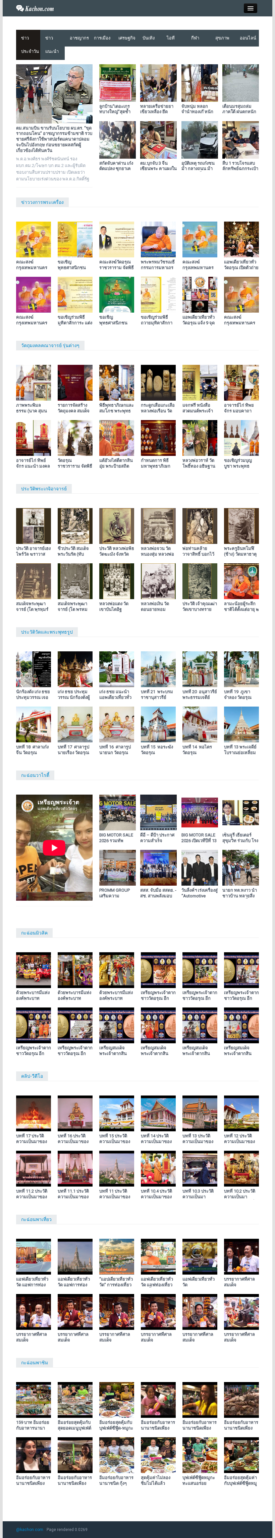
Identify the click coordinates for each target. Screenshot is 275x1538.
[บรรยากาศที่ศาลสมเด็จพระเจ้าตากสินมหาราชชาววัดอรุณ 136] (158, 1312)
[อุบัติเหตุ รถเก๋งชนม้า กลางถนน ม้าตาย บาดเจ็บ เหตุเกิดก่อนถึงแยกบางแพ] (199, 140)
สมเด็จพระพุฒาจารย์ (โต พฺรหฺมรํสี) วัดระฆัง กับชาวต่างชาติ (33, 612)
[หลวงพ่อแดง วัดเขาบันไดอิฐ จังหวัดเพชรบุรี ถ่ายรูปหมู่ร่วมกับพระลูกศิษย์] (116, 581)
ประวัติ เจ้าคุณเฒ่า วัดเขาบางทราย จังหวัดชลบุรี (199, 609)
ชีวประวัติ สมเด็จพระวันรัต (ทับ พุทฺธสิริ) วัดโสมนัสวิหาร (73, 557)
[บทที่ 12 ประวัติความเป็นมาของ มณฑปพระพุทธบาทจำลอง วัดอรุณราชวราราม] (241, 1113)
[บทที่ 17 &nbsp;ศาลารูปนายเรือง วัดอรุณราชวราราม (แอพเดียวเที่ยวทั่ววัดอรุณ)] (75, 724)
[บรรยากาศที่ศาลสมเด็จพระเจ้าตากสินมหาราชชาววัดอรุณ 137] (116, 1312)
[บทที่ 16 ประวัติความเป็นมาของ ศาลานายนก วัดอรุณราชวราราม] (75, 1113)
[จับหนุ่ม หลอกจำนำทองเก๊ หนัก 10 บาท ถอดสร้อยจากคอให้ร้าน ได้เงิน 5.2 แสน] (199, 83)
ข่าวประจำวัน (30, 44)
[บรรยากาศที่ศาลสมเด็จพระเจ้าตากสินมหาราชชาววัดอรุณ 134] (241, 1312)
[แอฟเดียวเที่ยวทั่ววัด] (199, 1257)
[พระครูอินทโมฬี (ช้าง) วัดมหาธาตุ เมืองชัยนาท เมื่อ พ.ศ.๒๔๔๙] (241, 526)
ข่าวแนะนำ (52, 44)
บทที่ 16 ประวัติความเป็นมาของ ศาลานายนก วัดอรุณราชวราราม (73, 1144)
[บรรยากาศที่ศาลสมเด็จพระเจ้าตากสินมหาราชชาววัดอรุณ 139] (33, 1312)
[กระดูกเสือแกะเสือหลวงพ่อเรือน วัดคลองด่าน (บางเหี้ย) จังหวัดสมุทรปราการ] (158, 383)
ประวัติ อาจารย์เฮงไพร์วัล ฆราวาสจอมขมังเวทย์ (33, 554)
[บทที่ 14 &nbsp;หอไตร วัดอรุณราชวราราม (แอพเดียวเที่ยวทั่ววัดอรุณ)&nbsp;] (199, 724)
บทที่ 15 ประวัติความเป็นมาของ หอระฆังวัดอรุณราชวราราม (114, 1144)
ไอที (171, 38)
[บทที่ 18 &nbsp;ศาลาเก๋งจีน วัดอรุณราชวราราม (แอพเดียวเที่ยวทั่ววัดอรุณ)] (33, 724)
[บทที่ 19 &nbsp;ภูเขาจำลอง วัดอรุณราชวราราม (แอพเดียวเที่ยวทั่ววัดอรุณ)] (241, 669)
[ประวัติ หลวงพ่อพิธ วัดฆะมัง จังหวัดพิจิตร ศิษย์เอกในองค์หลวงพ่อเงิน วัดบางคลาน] (116, 526)
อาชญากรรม (79, 38)
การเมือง (102, 38)
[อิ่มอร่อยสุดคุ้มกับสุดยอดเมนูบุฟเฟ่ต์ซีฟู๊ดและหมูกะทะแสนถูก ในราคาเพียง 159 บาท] (75, 1400)
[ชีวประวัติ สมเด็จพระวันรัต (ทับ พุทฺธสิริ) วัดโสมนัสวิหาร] (75, 526)
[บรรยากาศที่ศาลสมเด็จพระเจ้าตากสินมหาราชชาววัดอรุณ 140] (241, 1257)
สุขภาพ (222, 38)
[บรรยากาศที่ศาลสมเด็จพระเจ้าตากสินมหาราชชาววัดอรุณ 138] (75, 1312)
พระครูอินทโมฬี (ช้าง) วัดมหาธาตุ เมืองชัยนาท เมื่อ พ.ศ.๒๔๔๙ (240, 557)
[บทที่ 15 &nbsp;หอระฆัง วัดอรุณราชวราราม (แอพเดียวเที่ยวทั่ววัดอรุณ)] (158, 724)
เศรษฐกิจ (126, 38)
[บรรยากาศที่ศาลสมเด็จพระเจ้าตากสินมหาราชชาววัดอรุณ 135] (199, 1312)
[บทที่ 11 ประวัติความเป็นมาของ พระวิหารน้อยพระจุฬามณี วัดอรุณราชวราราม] (116, 1169)
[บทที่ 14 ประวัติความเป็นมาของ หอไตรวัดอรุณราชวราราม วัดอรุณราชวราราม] (158, 1113)
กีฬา (195, 38)
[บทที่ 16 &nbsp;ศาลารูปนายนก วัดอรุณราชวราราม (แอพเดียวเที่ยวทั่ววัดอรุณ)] (116, 724)
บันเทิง (149, 38)
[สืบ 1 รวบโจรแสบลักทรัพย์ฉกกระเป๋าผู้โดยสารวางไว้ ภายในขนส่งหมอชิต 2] (240, 140)
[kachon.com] (35, 7)
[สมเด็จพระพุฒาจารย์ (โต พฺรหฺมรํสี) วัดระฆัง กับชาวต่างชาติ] (33, 581)
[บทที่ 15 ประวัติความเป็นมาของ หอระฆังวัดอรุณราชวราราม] (116, 1113)
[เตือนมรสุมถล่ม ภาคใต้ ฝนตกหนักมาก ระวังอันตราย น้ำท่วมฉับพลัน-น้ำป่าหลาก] (240, 83)
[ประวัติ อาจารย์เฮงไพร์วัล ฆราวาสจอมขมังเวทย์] (33, 526)
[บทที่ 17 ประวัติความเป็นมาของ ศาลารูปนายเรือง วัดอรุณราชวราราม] (33, 1113)
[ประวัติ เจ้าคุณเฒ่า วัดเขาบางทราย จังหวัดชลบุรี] (199, 581)
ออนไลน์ (248, 38)
